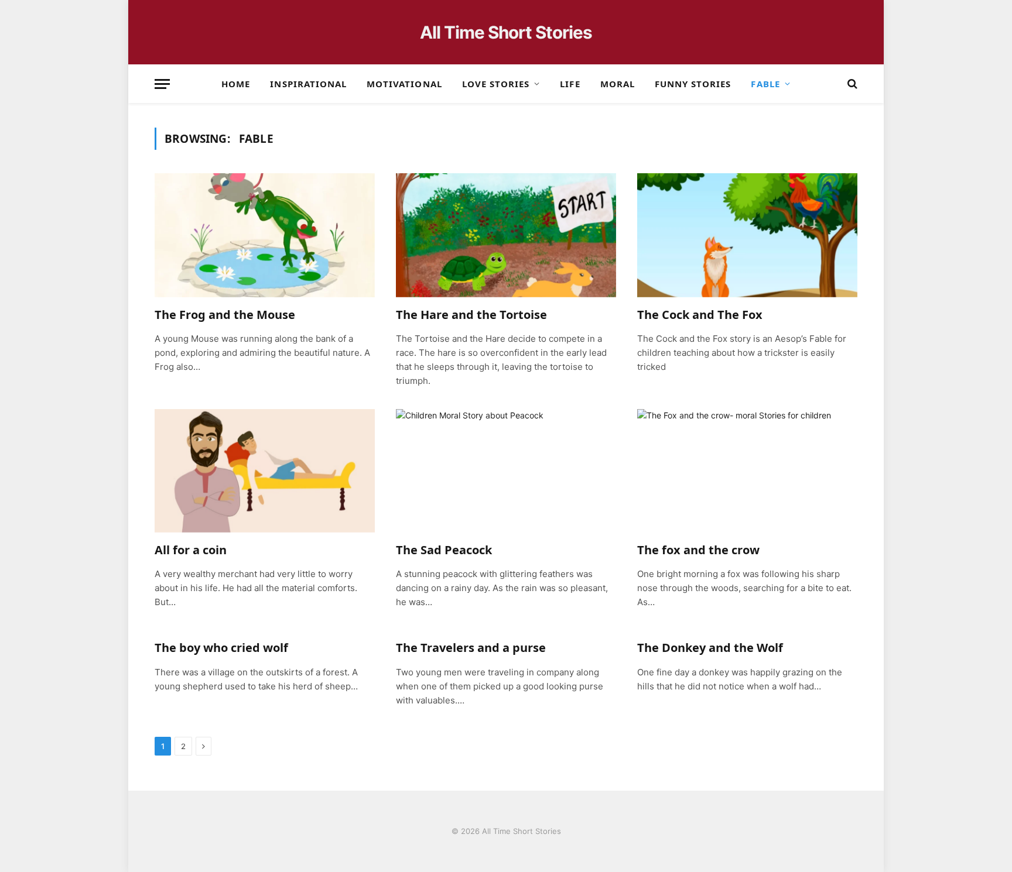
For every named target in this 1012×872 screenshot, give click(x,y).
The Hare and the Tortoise (471, 314)
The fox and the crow (698, 550)
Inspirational (308, 84)
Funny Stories (693, 84)
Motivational (404, 84)
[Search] (851, 84)
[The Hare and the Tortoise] (506, 235)
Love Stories (496, 84)
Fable (765, 84)
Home (235, 84)
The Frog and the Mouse (225, 314)
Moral (617, 84)
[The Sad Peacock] (506, 471)
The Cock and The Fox (700, 314)
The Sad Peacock (444, 550)
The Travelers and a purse (471, 647)
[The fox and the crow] (747, 471)
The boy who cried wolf (221, 647)
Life (570, 84)
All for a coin (191, 550)
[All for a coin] (265, 471)
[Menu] (162, 84)
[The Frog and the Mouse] (265, 235)
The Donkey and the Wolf (710, 647)
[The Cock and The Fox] (747, 235)
